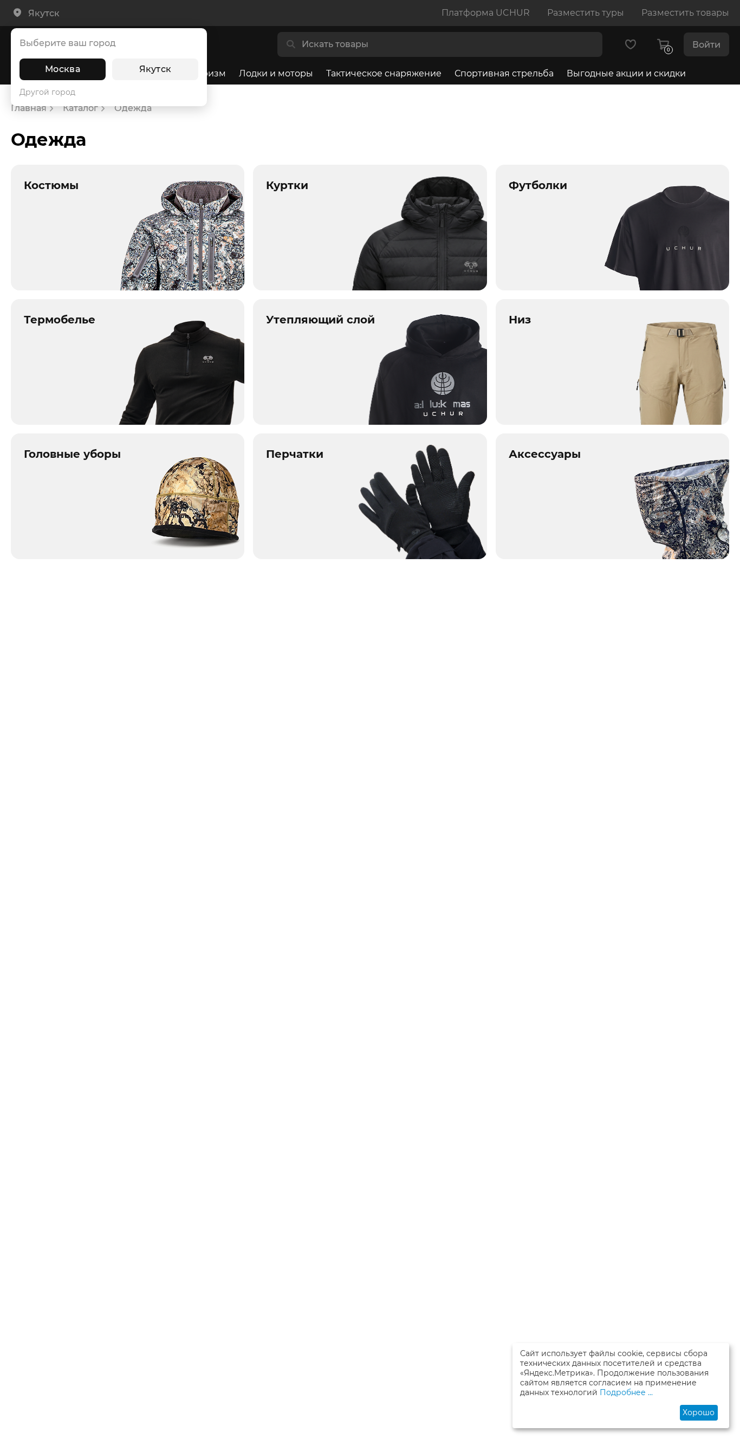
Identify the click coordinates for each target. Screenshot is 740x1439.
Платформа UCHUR (486, 13)
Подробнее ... (626, 1392)
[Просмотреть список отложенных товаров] (630, 44)
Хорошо (699, 1412)
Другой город (47, 92)
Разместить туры (585, 13)
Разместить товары (685, 13)
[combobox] (448, 44)
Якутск (155, 69)
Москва (62, 69)
